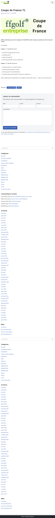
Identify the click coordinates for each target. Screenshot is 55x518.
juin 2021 (3, 272)
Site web (38, 103)
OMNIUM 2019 (4, 175)
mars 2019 (3, 317)
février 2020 (4, 291)
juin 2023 (3, 218)
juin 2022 (3, 244)
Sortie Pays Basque (16, 201)
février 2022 (4, 253)
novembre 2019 (4, 298)
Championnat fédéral (6, 158)
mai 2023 (3, 220)
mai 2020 (3, 286)
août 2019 (3, 305)
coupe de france (11, 87)
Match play (3, 172)
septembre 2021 (5, 265)
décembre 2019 (4, 296)
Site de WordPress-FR (6, 334)
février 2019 (4, 319)
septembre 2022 (5, 239)
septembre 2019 (5, 303)
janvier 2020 (4, 293)
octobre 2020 (4, 279)
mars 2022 (3, 251)
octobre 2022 (4, 237)
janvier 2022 (4, 256)
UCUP (2, 186)
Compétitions (4, 160)
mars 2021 (3, 274)
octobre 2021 (4, 263)
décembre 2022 (4, 232)
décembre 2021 (4, 258)
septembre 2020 (5, 282)
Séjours (3, 182)
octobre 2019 (4, 300)
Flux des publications (6, 329)
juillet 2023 (3, 215)
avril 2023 (3, 222)
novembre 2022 (4, 234)
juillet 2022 (3, 241)
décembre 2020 (4, 277)
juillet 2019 (3, 308)
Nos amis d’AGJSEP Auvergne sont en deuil (21, 196)
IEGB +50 (3, 170)
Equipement (4, 165)
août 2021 (3, 267)
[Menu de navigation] (52, 2)
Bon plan (3, 156)
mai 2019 (3, 312)
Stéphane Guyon (6, 13)
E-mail (21, 103)
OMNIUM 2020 (4, 177)
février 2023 (4, 227)
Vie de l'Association (5, 189)
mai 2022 (3, 246)
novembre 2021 (4, 260)
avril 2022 (3, 248)
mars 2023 (3, 225)
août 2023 (3, 213)
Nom (4, 103)
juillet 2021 (3, 270)
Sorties (2, 184)
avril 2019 (3, 315)
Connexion (3, 327)
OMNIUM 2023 (4, 179)
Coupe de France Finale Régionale (19, 198)
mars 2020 (3, 289)
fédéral (19, 87)
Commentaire (6, 109)
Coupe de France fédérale (7, 163)
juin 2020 (3, 284)
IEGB (2, 168)
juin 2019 (3, 310)
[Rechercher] (52, 148)
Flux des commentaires (6, 331)
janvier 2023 (4, 229)
